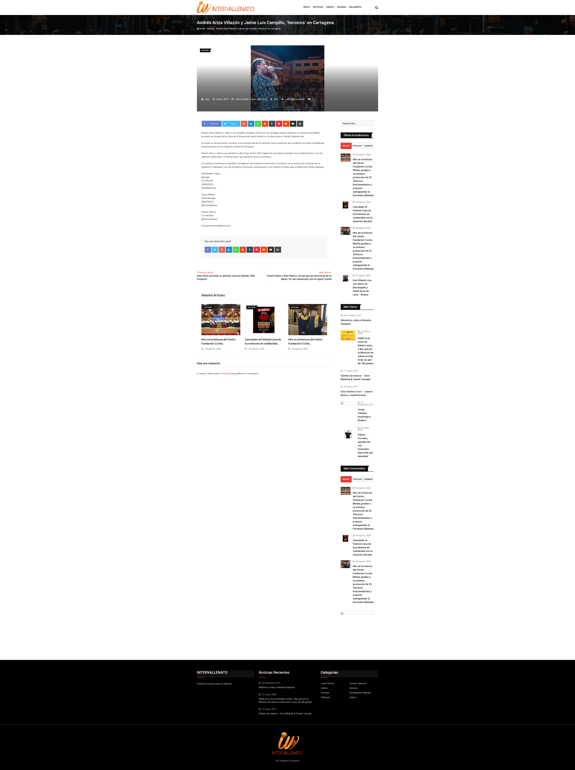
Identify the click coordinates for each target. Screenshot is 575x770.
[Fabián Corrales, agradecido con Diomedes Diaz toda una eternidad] (348, 434)
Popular (357, 146)
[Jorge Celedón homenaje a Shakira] (348, 407)
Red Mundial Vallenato (360, 692)
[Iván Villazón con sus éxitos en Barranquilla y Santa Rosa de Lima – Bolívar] (346, 278)
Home (202, 28)
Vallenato (355, 7)
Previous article (205, 272)
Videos (330, 7)
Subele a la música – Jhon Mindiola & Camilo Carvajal (285, 713)
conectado (225, 373)
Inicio (306, 7)
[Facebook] (208, 250)
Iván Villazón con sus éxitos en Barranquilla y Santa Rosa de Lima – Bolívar (362, 287)
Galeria (341, 7)
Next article (324, 272)
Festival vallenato (357, 683)
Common (368, 146)
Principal (325, 692)
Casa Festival (327, 683)
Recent (346, 146)
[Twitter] (215, 250)
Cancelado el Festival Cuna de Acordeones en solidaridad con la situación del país (362, 214)
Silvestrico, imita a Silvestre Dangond (277, 687)
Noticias (318, 7)
